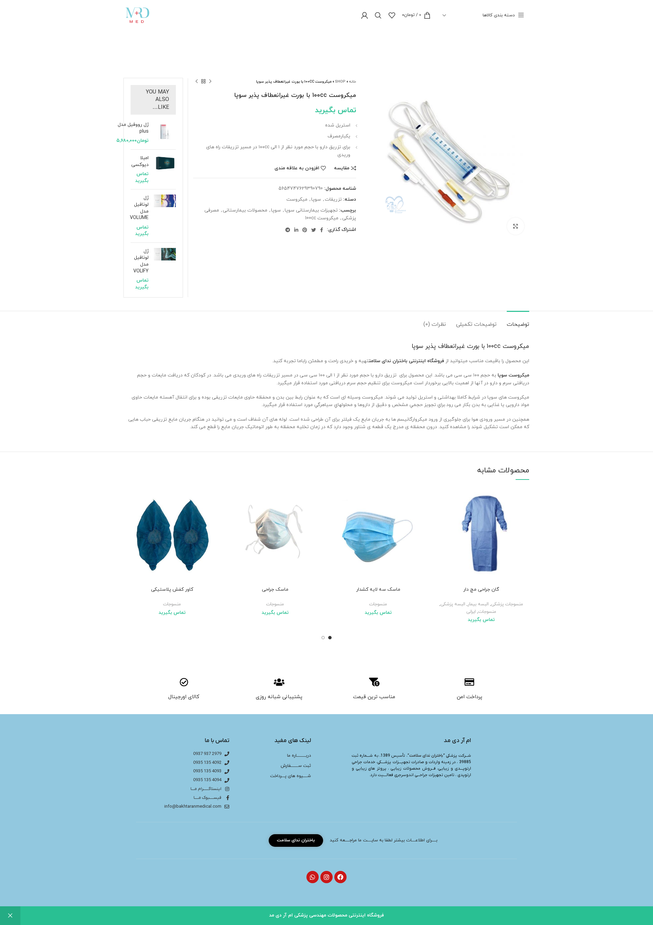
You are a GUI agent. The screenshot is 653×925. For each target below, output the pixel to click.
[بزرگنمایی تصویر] (515, 226)
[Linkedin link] (296, 229)
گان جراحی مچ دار (481, 589)
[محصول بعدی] (196, 81)
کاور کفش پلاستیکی (172, 589)
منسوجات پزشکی (507, 604)
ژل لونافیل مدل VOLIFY (141, 261)
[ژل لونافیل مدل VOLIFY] (165, 269)
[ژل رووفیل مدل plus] (165, 132)
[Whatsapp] (312, 877)
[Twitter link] (313, 229)
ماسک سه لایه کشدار (378, 589)
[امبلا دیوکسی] (165, 169)
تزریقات (333, 199)
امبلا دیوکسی (140, 161)
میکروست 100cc (321, 218)
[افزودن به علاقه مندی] (438, 498)
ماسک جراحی (275, 589)
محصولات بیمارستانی (245, 210)
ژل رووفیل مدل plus (133, 128)
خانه (352, 81)
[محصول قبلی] (210, 81)
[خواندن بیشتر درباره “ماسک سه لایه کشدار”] (335, 513)
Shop (340, 81)
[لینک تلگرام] (287, 229)
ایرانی (471, 611)
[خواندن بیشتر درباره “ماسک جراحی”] (231, 513)
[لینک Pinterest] (304, 229)
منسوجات (487, 611)
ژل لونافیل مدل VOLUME (139, 208)
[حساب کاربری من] (364, 15)
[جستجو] (378, 15)
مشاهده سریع (438, 528)
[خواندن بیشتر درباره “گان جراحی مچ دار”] (438, 513)
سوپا (316, 199)
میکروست (296, 199)
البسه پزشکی (452, 604)
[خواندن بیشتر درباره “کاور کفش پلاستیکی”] (128, 513)
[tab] (518, 321)
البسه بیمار (478, 604)
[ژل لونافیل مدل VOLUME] (165, 216)
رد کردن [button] (10, 915)
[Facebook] (340, 877)
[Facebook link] (321, 229)
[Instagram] (326, 877)
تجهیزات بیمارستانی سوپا (311, 210)
